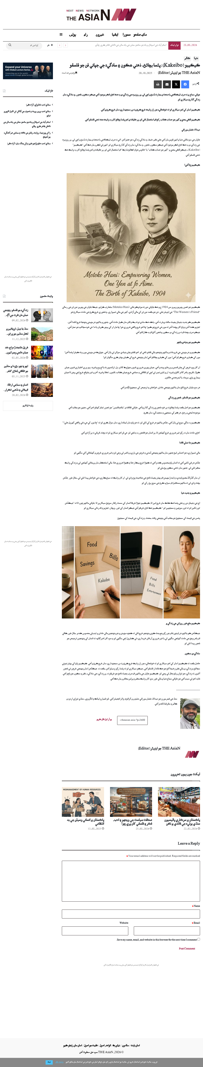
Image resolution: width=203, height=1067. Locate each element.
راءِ (86, 35)
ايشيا (115, 35)
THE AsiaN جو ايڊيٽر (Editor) (179, 73)
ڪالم (187, 59)
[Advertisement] (131, 996)
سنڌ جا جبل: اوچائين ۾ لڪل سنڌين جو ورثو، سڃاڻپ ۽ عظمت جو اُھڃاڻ (17, 332)
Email (196, 923)
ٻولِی (72, 35)
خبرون (100, 35)
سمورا (127, 35)
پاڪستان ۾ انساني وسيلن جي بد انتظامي (85, 822)
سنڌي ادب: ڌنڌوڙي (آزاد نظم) (38, 105)
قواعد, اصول (105, 1046)
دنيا (196, 59)
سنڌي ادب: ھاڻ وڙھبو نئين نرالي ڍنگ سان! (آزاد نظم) (29, 144)
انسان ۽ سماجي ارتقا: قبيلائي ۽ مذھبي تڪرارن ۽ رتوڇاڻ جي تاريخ (15, 388)
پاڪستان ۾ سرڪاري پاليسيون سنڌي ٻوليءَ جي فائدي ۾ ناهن (182, 822)
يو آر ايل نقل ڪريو (104, 720)
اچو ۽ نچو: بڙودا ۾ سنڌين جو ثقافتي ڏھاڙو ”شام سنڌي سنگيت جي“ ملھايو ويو (15, 369)
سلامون (125, 1046)
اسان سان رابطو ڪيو (72, 1046)
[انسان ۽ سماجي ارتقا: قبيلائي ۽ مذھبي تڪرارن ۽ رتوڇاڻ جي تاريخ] (42, 390)
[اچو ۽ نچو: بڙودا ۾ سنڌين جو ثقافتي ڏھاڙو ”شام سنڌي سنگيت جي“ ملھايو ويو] (42, 371)
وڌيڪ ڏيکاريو (28, 406)
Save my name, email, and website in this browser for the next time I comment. (156, 940)
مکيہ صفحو (140, 35)
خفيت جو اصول (91, 1046)
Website (124, 923)
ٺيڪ (49, 1062)
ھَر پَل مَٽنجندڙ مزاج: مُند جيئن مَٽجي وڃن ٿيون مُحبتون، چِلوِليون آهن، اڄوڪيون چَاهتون (16, 351)
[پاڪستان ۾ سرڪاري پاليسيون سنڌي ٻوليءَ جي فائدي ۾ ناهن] (179, 802)
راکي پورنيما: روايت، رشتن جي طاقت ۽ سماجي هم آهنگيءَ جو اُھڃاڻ (136, 45)
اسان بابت (135, 1046)
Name (196, 906)
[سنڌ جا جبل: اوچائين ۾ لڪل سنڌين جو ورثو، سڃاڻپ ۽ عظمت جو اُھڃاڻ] (42, 334)
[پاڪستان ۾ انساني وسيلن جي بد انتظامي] (83, 802)
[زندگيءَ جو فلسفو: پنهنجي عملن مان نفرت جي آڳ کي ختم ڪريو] (42, 315)
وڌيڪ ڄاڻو (59, 1062)
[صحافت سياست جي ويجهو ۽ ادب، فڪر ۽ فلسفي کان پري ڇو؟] (131, 802)
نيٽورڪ (116, 1046)
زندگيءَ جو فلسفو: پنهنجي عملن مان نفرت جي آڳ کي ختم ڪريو (15, 313)
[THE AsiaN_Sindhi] (101, 14)
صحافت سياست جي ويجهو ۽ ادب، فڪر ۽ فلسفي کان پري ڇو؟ (132, 822)
